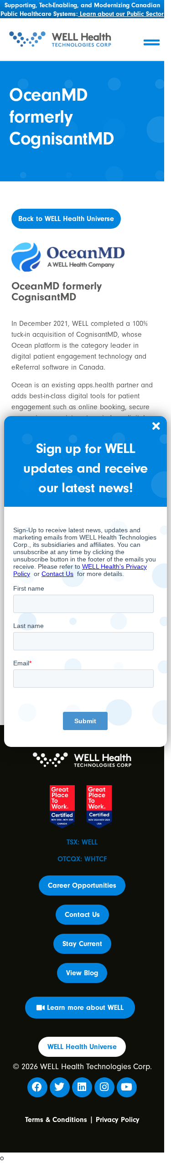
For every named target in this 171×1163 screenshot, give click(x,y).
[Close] (156, 426)
